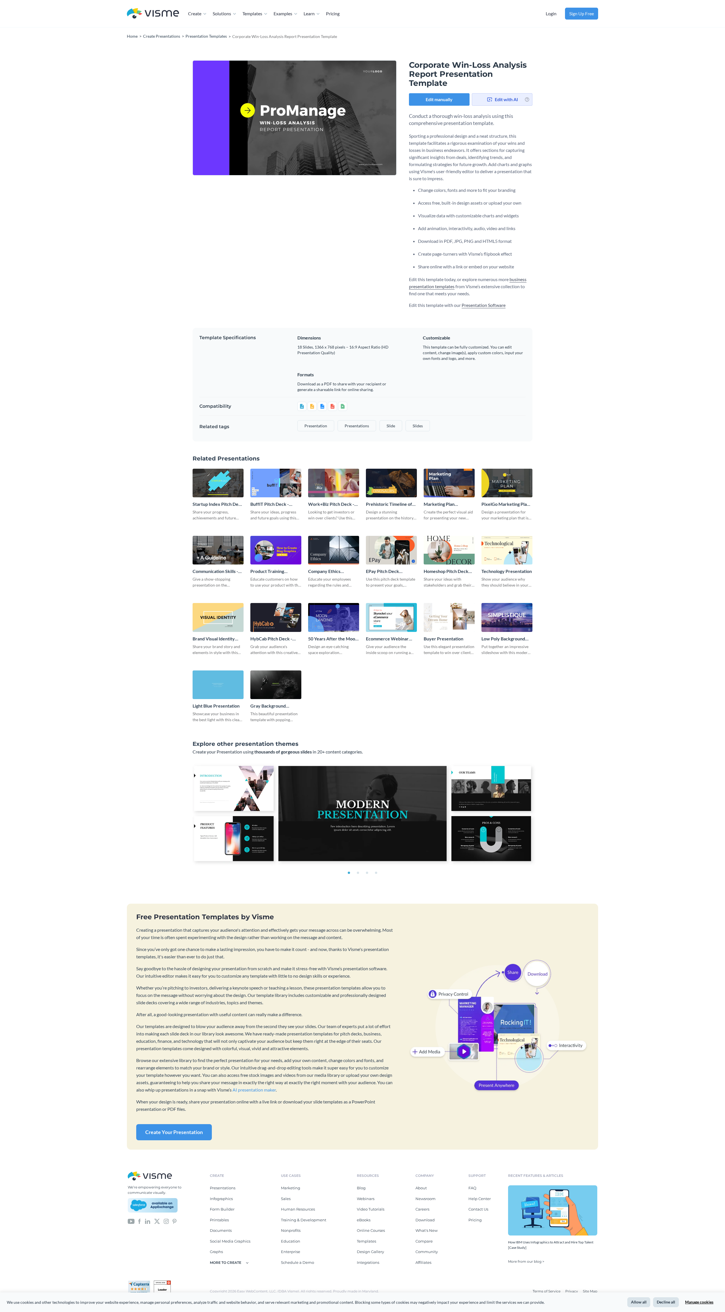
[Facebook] (139, 1220)
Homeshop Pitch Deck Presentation (446, 571)
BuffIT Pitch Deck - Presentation (269, 504)
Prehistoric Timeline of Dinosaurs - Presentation (391, 504)
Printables (219, 1220)
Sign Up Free (581, 13)
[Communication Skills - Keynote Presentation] (218, 550)
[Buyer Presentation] (449, 617)
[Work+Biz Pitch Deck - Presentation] (333, 483)
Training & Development (303, 1220)
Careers (422, 1209)
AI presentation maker (254, 1089)
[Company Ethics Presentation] (333, 550)
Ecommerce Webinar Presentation (387, 639)
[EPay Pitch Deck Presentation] (391, 550)
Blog (361, 1188)
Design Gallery (370, 1251)
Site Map (590, 1291)
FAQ (472, 1188)
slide (391, 425)
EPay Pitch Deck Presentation (382, 571)
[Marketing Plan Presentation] (449, 483)
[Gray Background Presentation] (275, 684)
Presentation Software (484, 305)
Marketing (290, 1188)
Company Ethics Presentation (324, 571)
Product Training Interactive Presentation (275, 571)
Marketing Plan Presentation (439, 504)
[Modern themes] (362, 814)
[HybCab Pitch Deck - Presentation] (275, 617)
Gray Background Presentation (268, 706)
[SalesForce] (153, 1205)
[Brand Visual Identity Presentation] (218, 617)
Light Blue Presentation (216, 705)
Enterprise (290, 1251)
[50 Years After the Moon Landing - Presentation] (333, 617)
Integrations (368, 1262)
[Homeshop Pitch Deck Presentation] (449, 550)
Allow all (639, 1302)
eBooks (363, 1220)
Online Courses (371, 1230)
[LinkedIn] (147, 1220)
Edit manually (439, 99)
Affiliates (423, 1262)
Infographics (221, 1198)
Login (551, 13)
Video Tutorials (370, 1209)
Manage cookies (699, 1302)
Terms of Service (547, 1291)
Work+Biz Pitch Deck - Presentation (331, 504)
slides (418, 425)
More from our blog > (526, 1261)
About (421, 1188)
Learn (309, 13)
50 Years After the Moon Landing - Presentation (333, 639)
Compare (424, 1241)
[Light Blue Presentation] (218, 684)
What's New (426, 1230)
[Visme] (153, 13)
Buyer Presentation (443, 638)
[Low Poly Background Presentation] (506, 617)
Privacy (572, 1291)
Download (425, 1220)
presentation (315, 425)
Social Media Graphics (230, 1241)
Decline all (666, 1302)
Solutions (222, 13)
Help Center (479, 1198)
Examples (283, 13)
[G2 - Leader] (162, 1283)
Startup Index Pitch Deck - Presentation (218, 504)
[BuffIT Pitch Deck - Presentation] (275, 483)
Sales (286, 1198)
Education (290, 1241)
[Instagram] (166, 1220)
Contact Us (478, 1209)
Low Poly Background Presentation (503, 639)
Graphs (216, 1251)
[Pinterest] (174, 1220)
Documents (221, 1230)
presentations (357, 425)
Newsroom (425, 1198)
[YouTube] (131, 1220)
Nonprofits (290, 1230)
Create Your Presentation (174, 1132)
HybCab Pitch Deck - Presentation (271, 639)
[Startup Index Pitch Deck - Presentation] (218, 483)
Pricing (333, 13)
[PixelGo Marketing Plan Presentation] (506, 483)
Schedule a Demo (297, 1262)
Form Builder (222, 1209)
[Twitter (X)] (157, 1220)
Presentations (222, 1188)
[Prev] (244, 117)
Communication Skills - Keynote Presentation (215, 571)
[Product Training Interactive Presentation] (275, 550)
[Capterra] (141, 1283)
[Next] (345, 117)
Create (194, 13)
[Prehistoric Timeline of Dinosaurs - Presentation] (391, 483)
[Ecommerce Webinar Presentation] (391, 617)
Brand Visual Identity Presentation (214, 639)
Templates (252, 13)
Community (426, 1251)
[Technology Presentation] (506, 550)
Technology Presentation (506, 571)
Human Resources (298, 1209)
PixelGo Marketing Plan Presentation (505, 504)
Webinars (365, 1198)
